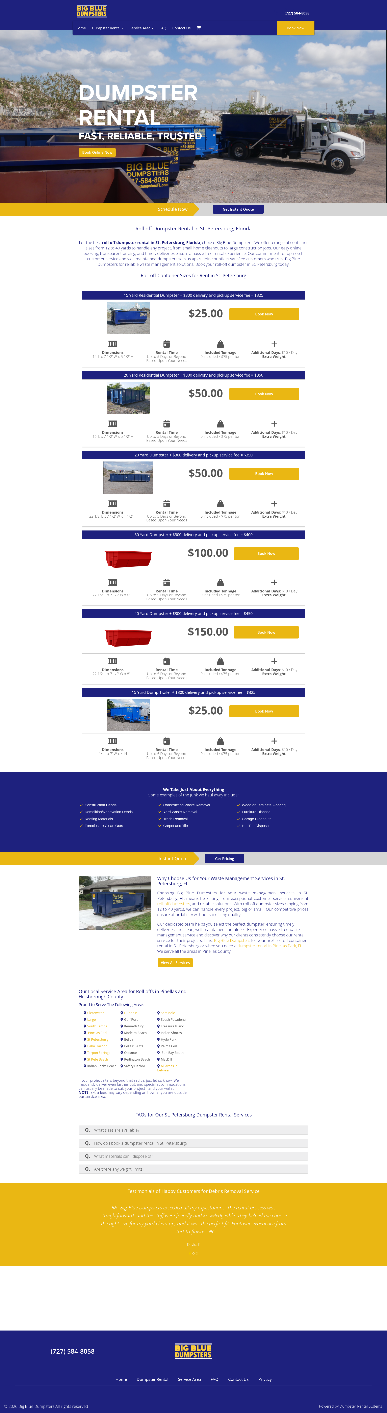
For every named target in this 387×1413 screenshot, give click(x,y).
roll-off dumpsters (173, 903)
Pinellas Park (97, 1033)
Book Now (295, 28)
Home (81, 28)
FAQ (162, 28)
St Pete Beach (97, 1059)
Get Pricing (224, 858)
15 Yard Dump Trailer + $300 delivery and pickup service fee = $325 (193, 692)
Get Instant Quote (238, 209)
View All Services (175, 962)
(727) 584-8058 (73, 1351)
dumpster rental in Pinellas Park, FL (269, 946)
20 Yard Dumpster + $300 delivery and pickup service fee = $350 (193, 455)
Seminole (168, 1013)
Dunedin (130, 1013)
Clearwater (95, 1013)
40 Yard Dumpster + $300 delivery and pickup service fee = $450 (193, 613)
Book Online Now (97, 152)
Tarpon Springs (98, 1052)
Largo (91, 1019)
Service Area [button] (140, 28)
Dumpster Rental (152, 1379)
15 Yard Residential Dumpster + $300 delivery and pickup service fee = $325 (193, 295)
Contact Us (181, 28)
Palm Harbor (97, 1046)
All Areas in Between (167, 1068)
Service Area (189, 1379)
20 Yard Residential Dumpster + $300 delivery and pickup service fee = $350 (193, 375)
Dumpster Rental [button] (107, 28)
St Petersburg (97, 1039)
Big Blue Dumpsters (232, 940)
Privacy (265, 1379)
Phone (290, 9)
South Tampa (97, 1026)
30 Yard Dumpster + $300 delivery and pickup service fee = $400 (193, 534)
